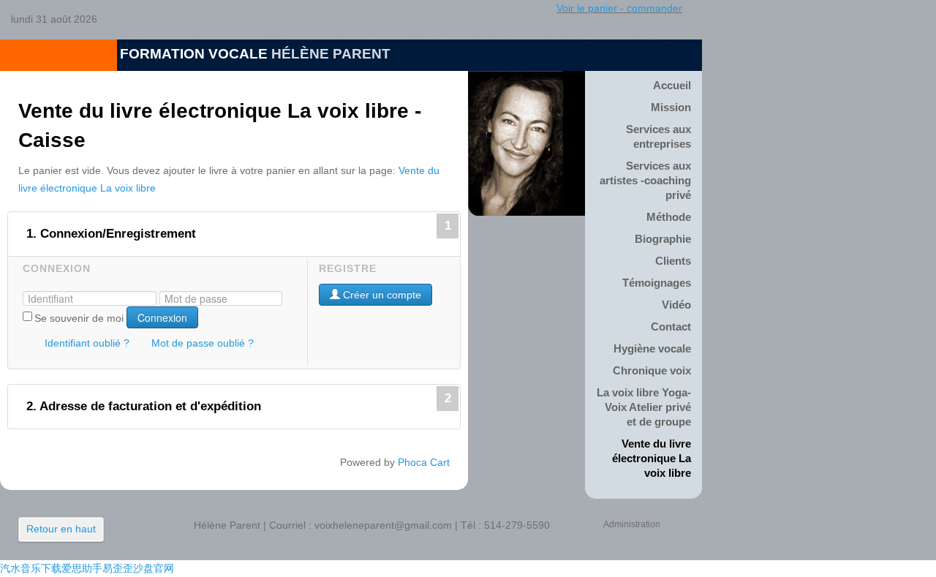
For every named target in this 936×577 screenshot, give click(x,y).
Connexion (162, 317)
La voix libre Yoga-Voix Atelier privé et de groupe (644, 407)
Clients (673, 260)
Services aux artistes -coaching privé (645, 180)
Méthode (668, 217)
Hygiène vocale (652, 348)
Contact (671, 326)
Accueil (672, 85)
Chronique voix (652, 370)
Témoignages (656, 282)
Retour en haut (61, 529)
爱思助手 (81, 568)
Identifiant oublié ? (87, 343)
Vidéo (676, 304)
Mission (671, 107)
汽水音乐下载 (30, 568)
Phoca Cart (424, 462)
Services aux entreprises (658, 136)
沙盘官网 (153, 568)
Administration (631, 524)
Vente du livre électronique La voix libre (651, 458)
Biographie (663, 239)
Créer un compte (380, 295)
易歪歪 (117, 568)
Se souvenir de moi (79, 318)
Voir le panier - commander (619, 8)
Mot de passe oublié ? (202, 343)
